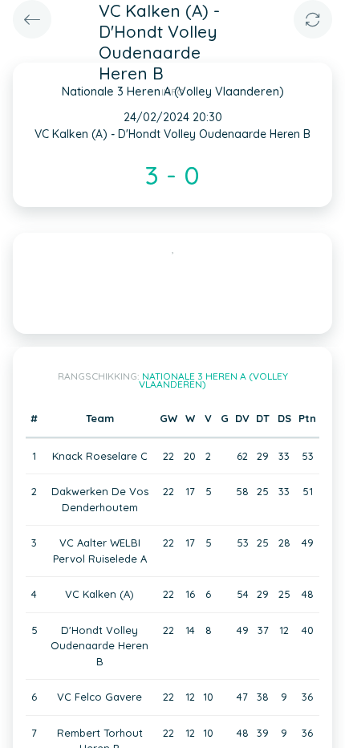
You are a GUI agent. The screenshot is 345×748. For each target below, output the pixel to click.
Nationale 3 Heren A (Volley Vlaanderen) (213, 380)
